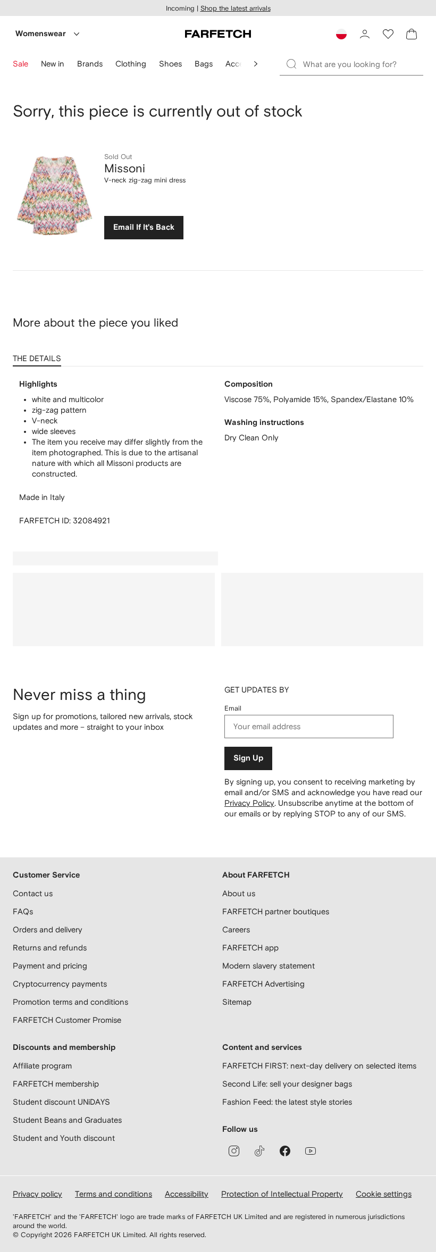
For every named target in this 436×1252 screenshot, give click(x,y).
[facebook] (285, 1151)
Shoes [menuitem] (170, 64)
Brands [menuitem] (90, 64)
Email (232, 708)
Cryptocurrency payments (60, 984)
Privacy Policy (249, 803)
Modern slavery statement (268, 966)
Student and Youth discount (64, 1138)
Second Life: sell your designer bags (287, 1084)
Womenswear (40, 34)
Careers (236, 929)
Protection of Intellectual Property (282, 1194)
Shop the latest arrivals (235, 8)
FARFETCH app (250, 947)
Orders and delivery (47, 929)
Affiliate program (42, 1066)
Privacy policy (37, 1194)
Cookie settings (384, 1194)
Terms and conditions (113, 1194)
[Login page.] (364, 34)
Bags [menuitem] (204, 64)
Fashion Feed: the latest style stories (287, 1102)
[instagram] (234, 1151)
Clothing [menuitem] (130, 64)
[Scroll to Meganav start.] (255, 64)
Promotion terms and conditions (70, 1002)
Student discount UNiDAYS (61, 1102)
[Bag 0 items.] (411, 34)
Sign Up (248, 758)
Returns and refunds (50, 947)
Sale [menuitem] (20, 64)
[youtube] (310, 1151)
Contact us (33, 893)
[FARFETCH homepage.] (218, 34)
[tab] (39, 354)
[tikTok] (259, 1151)
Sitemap (236, 1002)
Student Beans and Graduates (67, 1120)
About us (238, 893)
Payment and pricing (50, 966)
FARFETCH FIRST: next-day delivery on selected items (319, 1066)
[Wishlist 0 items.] (388, 34)
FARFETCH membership (56, 1084)
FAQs (23, 911)
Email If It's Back (143, 227)
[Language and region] (341, 34)
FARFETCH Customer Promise (67, 1020)
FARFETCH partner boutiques (275, 911)
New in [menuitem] (52, 64)
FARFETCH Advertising (263, 984)
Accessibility (186, 1194)
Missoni (124, 168)
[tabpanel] (218, 452)
